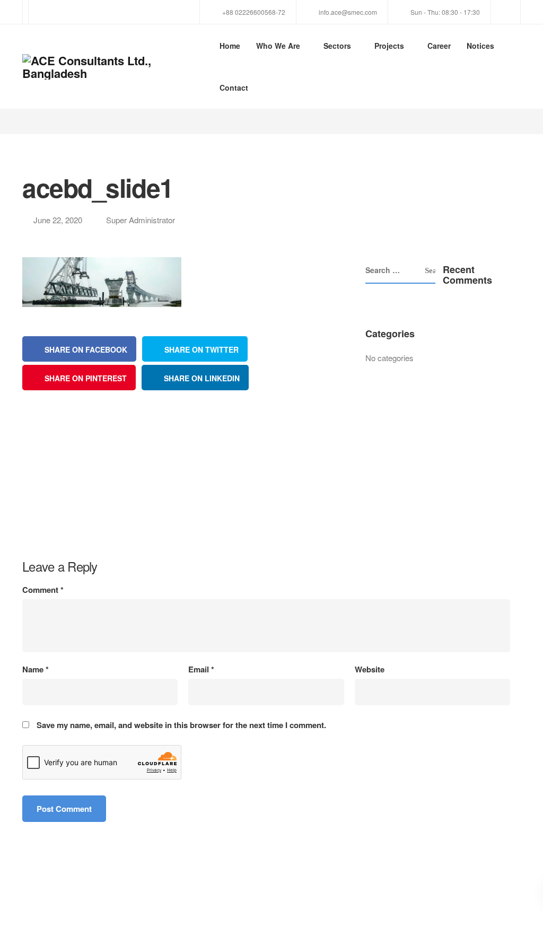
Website (369, 669)
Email (201, 669)
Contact (234, 87)
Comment (43, 590)
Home (230, 45)
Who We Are (278, 45)
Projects (389, 45)
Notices (480, 45)
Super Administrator (140, 219)
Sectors (337, 45)
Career (439, 45)
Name (35, 669)
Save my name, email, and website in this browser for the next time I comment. (181, 725)
